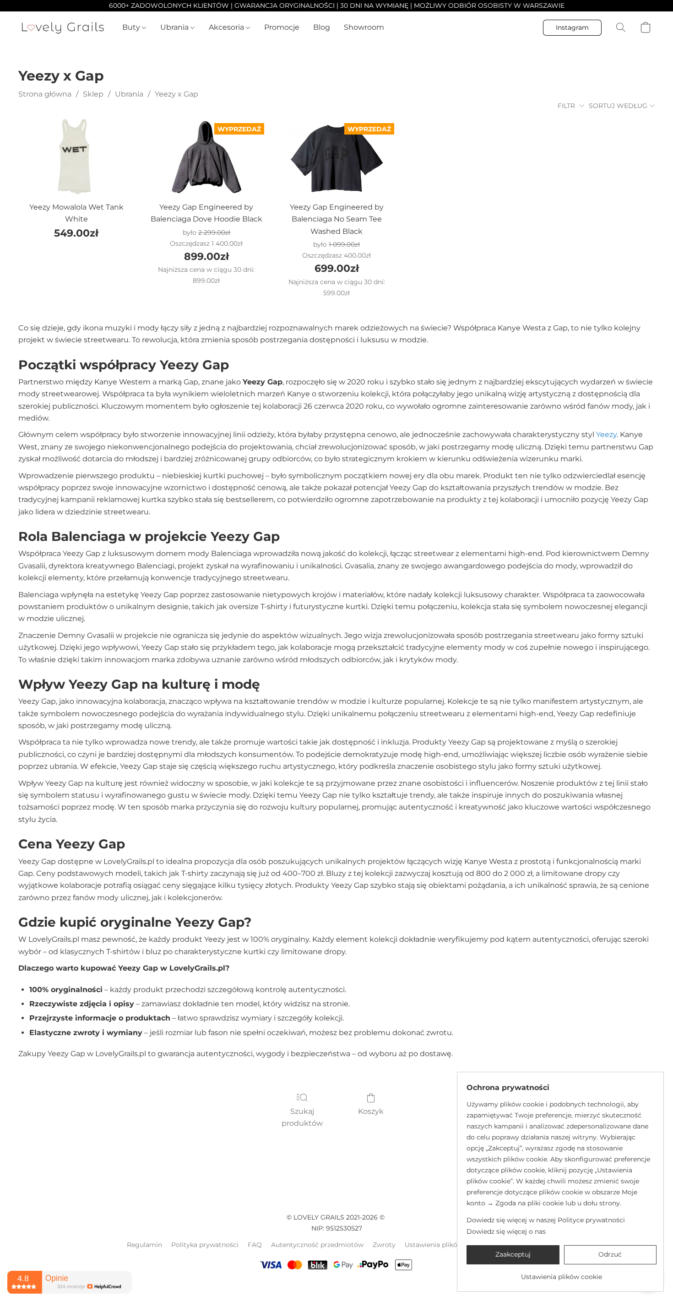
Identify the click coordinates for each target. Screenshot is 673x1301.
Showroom (364, 27)
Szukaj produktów (302, 1117)
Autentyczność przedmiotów (317, 1245)
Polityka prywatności (205, 1245)
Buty (132, 27)
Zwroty (384, 1245)
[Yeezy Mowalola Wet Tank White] (76, 157)
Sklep (93, 94)
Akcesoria (227, 27)
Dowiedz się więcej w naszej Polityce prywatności (546, 1220)
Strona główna (44, 94)
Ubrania (175, 27)
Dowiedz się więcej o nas (506, 1231)
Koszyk (371, 1111)
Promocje (281, 27)
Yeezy (606, 434)
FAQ (255, 1245)
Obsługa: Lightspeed (336, 1288)
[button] (63, 27)
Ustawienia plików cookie (445, 1245)
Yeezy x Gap (176, 94)
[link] (562, 1273)
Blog (321, 27)
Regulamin (144, 1245)
